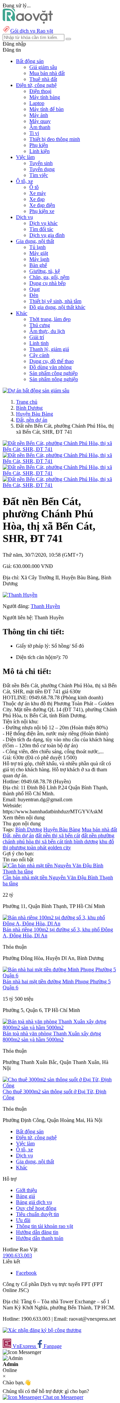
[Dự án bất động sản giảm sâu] (36, 390)
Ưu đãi (23, 1220)
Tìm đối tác (41, 229)
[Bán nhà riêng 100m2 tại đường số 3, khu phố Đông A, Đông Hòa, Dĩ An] (60, 923)
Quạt (34, 289)
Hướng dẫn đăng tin (37, 1232)
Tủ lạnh (37, 247)
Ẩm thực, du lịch (47, 331)
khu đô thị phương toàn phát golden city (58, 844)
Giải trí (36, 337)
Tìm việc (38, 175)
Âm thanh (39, 127)
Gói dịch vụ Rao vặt (31, 31)
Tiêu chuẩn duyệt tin (37, 1214)
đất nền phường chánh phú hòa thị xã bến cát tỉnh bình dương (58, 838)
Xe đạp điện (42, 205)
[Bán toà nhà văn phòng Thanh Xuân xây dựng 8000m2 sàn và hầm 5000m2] (60, 1027)
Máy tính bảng (44, 97)
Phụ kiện (38, 145)
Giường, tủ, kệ (44, 271)
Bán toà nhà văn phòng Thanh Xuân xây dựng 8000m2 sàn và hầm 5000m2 (52, 1036)
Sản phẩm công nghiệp (53, 373)
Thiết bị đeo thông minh (54, 139)
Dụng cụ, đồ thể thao (51, 361)
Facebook (26, 1273)
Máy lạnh (39, 259)
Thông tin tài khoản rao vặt (44, 1226)
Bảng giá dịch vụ (34, 1202)
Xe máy (37, 193)
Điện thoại (40, 91)
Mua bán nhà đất (47, 73)
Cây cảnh (39, 355)
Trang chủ (26, 402)
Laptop (36, 103)
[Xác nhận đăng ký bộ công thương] (42, 1330)
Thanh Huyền (45, 606)
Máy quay (40, 121)
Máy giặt (38, 253)
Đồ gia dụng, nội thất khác (57, 307)
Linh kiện (39, 151)
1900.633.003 (17, 1255)
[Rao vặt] (28, 22)
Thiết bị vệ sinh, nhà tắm (55, 301)
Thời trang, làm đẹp (50, 319)
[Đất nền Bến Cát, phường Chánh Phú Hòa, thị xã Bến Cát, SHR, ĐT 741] (60, 449)
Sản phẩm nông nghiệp (53, 379)
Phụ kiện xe (41, 211)
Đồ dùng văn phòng (50, 367)
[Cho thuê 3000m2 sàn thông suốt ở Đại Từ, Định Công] (60, 1085)
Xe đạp (37, 199)
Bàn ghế (38, 265)
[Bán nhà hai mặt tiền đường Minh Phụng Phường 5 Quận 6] (60, 975)
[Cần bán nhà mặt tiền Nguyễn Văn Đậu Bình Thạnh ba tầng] (60, 871)
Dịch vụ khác (43, 223)
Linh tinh (39, 343)
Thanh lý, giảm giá (49, 349)
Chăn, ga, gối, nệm (49, 277)
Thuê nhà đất (43, 79)
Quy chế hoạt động (36, 1208)
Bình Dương (29, 408)
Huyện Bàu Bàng (34, 414)
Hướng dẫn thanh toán (39, 1238)
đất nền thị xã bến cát (57, 835)
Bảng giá (25, 1196)
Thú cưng (39, 325)
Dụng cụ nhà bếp (47, 283)
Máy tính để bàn (46, 109)
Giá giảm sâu (43, 67)
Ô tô (34, 187)
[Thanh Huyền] (20, 595)
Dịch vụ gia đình (47, 235)
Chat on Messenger (62, 1397)
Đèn (33, 295)
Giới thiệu (26, 1190)
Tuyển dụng (42, 169)
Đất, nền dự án (31, 420)
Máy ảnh (38, 115)
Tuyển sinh (41, 163)
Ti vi (34, 133)
